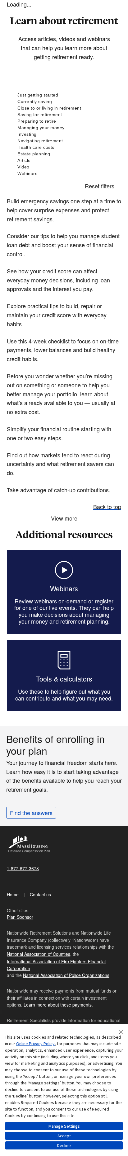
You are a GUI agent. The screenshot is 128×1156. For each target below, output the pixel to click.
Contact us (40, 894)
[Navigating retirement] (64, 141)
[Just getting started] (64, 95)
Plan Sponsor (20, 917)
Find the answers (31, 813)
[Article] (64, 160)
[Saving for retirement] (64, 114)
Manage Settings (64, 1126)
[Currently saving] (64, 101)
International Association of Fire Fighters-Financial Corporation (56, 964)
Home (13, 894)
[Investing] (64, 134)
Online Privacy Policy (35, 1043)
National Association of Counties (38, 954)
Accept (64, 1136)
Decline (64, 1145)
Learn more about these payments (58, 1005)
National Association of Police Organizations (66, 975)
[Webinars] (64, 173)
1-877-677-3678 (23, 868)
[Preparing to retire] (64, 121)
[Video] (64, 167)
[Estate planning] (64, 154)
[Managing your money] (64, 128)
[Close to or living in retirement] (64, 108)
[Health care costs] (64, 147)
